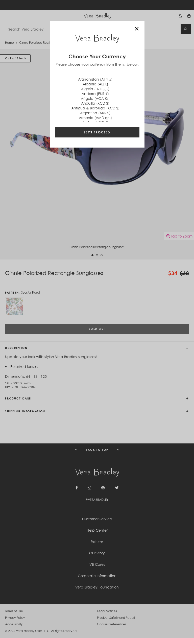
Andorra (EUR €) (95, 93)
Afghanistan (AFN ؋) (95, 79)
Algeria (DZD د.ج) (95, 89)
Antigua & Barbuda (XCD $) (95, 108)
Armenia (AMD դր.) (95, 117)
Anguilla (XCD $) (95, 103)
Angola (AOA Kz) (95, 98)
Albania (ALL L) (95, 84)
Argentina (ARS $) (95, 113)
